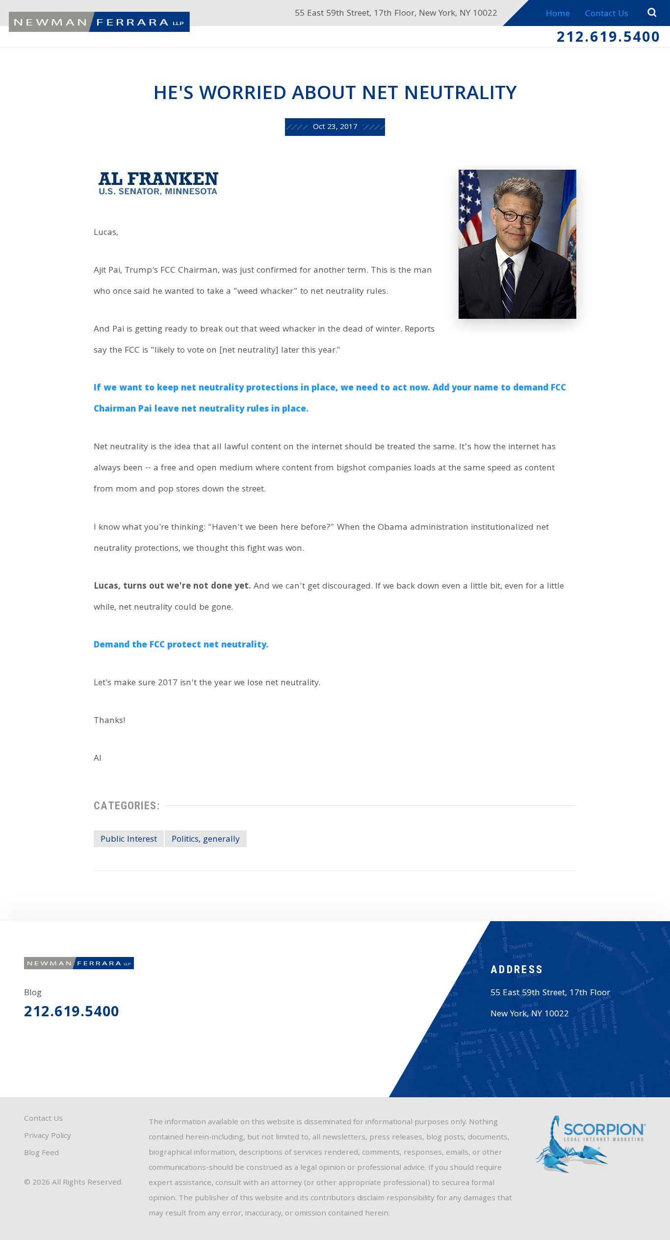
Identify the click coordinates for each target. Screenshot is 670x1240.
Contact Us (606, 14)
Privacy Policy (47, 1136)
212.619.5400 (609, 38)
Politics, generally (206, 840)
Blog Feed (41, 1154)
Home (558, 14)
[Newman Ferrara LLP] (99, 22)
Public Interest (129, 840)
